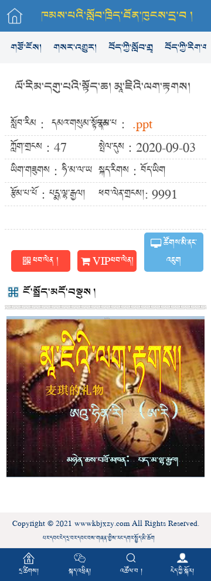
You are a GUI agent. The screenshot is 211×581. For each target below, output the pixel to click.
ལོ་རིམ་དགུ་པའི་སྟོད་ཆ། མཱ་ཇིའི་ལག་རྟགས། (102, 87)
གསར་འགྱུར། (75, 47)
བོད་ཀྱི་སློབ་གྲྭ (130, 47)
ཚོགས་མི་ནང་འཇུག (180, 252)
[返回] (14, 16)
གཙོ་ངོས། (26, 47)
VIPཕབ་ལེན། (113, 260)
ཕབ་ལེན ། (46, 260)
